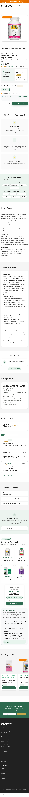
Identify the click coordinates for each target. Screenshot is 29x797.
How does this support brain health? (11, 498)
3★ (16, 435)
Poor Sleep (13, 194)
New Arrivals (4, 751)
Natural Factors (9, 46)
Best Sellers (3, 749)
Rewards (3, 773)
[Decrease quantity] (3, 103)
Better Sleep (6, 185)
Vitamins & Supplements (7, 739)
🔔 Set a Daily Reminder (14, 368)
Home (2, 46)
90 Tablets (5, 89)
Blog (2, 776)
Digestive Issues (16, 196)
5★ (7, 435)
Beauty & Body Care (6, 746)
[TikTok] (7, 732)
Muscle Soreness (6, 196)
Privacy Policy (9, 792)
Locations (3, 771)
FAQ (2, 758)
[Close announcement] (26, 1)
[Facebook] (4, 732)
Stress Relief (23, 185)
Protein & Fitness (5, 741)
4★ (11, 435)
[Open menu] (26, 5)
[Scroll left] (1, 674)
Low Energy (6, 194)
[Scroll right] (27, 674)
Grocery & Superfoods (6, 744)
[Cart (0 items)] (23, 5)
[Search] (20, 5)
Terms (14, 792)
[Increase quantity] (9, 103)
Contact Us (24, 1)
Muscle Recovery (14, 185)
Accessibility (20, 792)
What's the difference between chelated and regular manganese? (14, 493)
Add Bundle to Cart (14, 603)
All (2, 435)
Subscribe (21, 714)
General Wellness (14, 188)
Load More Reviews (7, 475)
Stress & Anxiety (21, 194)
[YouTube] (9, 732)
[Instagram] (2, 732)
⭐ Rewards (4, 1)
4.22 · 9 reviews (12, 66)
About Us (3, 768)
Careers (3, 778)
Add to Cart (21, 103)
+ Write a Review (24, 419)
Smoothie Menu (5, 781)
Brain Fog (24, 196)
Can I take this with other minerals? (11, 503)
